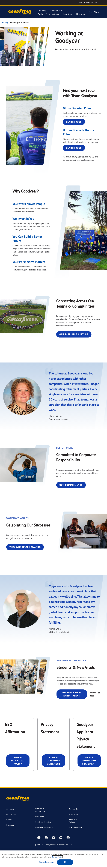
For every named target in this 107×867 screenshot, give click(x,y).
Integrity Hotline (75, 827)
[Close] (103, 854)
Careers (9, 820)
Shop (96, 12)
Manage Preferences (46, 862)
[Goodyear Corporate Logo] (19, 12)
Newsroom (81, 14)
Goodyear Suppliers (43, 822)
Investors (67, 14)
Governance (73, 814)
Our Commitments (71, 484)
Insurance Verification (44, 827)
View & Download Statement (53, 760)
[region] (53, 858)
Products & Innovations (48, 14)
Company (42, 10)
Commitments (56, 10)
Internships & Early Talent (71, 694)
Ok (65, 862)
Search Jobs (74, 121)
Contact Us (73, 809)
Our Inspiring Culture (73, 334)
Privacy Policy (57, 857)
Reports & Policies (73, 820)
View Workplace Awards (25, 547)
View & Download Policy (18, 760)
